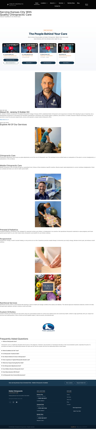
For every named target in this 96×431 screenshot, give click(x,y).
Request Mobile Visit (81, 382)
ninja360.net (73, 426)
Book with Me (29, 62)
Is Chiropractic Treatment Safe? (11, 353)
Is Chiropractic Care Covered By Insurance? (14, 375)
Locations (43, 3)
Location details (40, 400)
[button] (48, 341)
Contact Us (57, 6)
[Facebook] (10, 402)
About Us (52, 3)
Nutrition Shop (71, 3)
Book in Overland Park (10, 62)
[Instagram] (13, 402)
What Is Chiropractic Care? (10, 341)
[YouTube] (16, 402)
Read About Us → (4, 119)
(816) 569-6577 (42, 398)
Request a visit (40, 420)
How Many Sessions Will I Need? (11, 372)
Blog (78, 3)
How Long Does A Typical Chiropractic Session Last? (16, 359)
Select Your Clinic (77, 411)
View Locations (69, 382)
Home (36, 3)
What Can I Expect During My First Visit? (13, 362)
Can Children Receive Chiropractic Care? (13, 369)
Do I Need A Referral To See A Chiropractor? (14, 356)
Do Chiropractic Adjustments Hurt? (12, 366)
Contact (68, 404)
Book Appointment (47, 62)
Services (61, 3)
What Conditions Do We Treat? (11, 350)
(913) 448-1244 (42, 408)
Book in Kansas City (10, 59)
